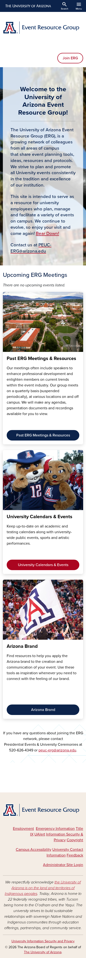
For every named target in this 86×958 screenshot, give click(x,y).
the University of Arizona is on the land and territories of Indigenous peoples (43, 888)
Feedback (75, 855)
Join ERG (70, 58)
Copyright (75, 840)
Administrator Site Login (63, 864)
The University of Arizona (42, 952)
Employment (23, 828)
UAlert (39, 834)
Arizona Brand (43, 709)
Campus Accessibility (33, 849)
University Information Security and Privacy (43, 941)
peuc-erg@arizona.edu (57, 750)
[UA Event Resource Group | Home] (43, 27)
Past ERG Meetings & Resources (43, 435)
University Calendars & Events (43, 565)
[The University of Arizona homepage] (28, 6)
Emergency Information (55, 828)
